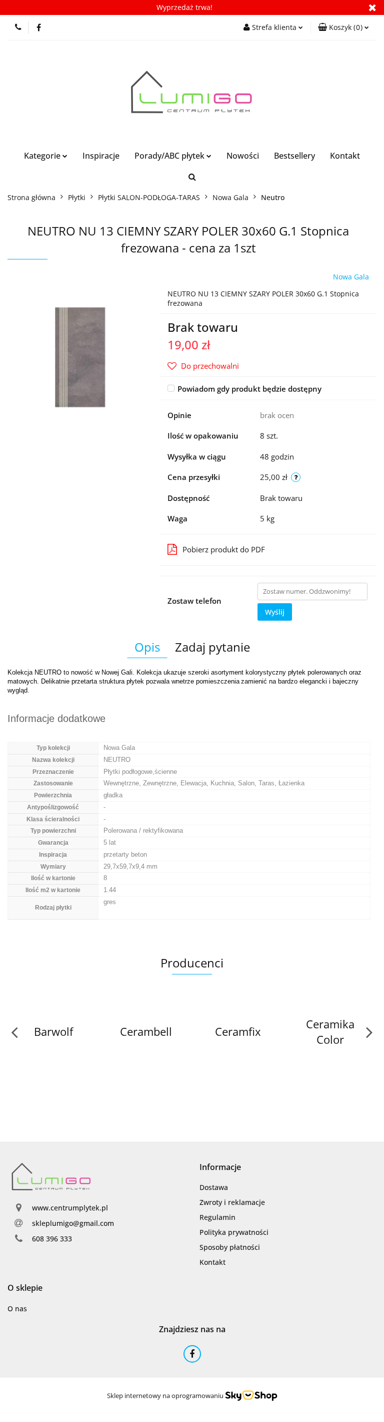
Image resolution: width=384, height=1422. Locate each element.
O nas (17, 1308)
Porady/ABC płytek (170, 155)
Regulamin (218, 1217)
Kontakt (345, 155)
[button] (343, 27)
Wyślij (274, 612)
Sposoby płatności (230, 1247)
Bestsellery (294, 155)
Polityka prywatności (234, 1232)
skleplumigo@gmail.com (73, 1223)
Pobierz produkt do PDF (223, 549)
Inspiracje (101, 155)
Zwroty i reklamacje (232, 1202)
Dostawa (214, 1187)
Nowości (242, 155)
